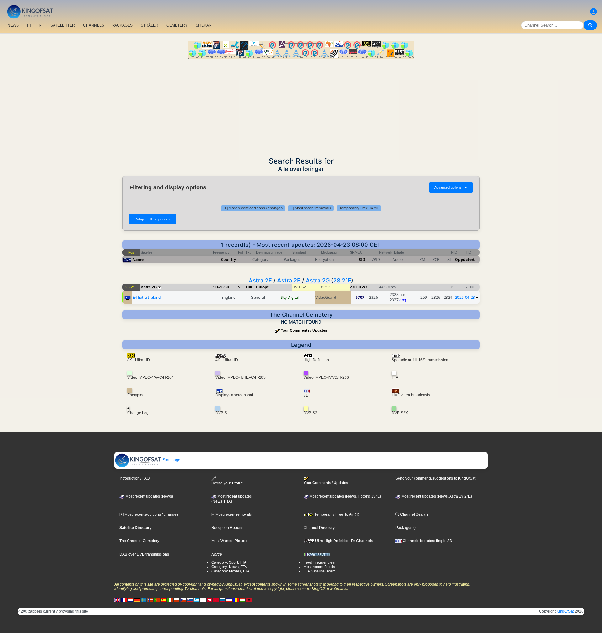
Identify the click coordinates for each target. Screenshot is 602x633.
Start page (171, 460)
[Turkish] (216, 600)
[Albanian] (249, 600)
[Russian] (222, 600)
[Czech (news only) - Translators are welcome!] (183, 600)
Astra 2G (318, 280)
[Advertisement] (301, 106)
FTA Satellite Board (320, 571)
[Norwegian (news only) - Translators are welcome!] (150, 600)
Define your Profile (227, 483)
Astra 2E (260, 280)
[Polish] (176, 600)
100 (249, 287)
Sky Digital (290, 297)
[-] (40, 25)
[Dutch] (130, 600)
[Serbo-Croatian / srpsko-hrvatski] (229, 600)
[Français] (124, 600)
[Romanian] (236, 600)
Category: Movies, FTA (230, 571)
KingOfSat (565, 611)
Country (228, 259)
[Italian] (170, 600)
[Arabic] (209, 600)
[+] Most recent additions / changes (253, 208)
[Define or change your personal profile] (593, 12)
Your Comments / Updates (304, 330)
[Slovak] (190, 600)
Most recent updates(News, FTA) (231, 499)
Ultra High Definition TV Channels (343, 541)
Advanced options (450, 187)
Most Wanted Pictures (229, 541)
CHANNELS (93, 25)
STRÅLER (149, 25)
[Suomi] (203, 600)
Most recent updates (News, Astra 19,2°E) (436, 496)
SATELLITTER (62, 25)
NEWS (13, 25)
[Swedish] (143, 600)
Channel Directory (319, 527)
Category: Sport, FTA (228, 562)
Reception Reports (227, 527)
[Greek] (196, 600)
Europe (262, 287)
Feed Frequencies (319, 562)
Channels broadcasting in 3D (427, 541)
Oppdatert (465, 259)
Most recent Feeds (319, 567)
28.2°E (342, 280)
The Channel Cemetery (139, 541)
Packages (403, 527)
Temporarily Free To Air (358, 208)
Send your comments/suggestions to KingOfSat (435, 478)
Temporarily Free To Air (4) (336, 514)
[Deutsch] (137, 600)
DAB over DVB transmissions (144, 554)
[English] (117, 600)
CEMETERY (176, 25)
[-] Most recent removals (311, 208)
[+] (29, 25)
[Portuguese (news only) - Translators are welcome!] (157, 600)
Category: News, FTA (229, 567)
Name (138, 259)
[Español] (163, 600)
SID (362, 259)
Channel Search (413, 514)
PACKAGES (122, 25)
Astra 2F (288, 280)
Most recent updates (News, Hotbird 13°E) (345, 496)
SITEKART (205, 25)
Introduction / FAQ (134, 478)
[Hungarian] (242, 600)
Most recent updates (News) (148, 496)
